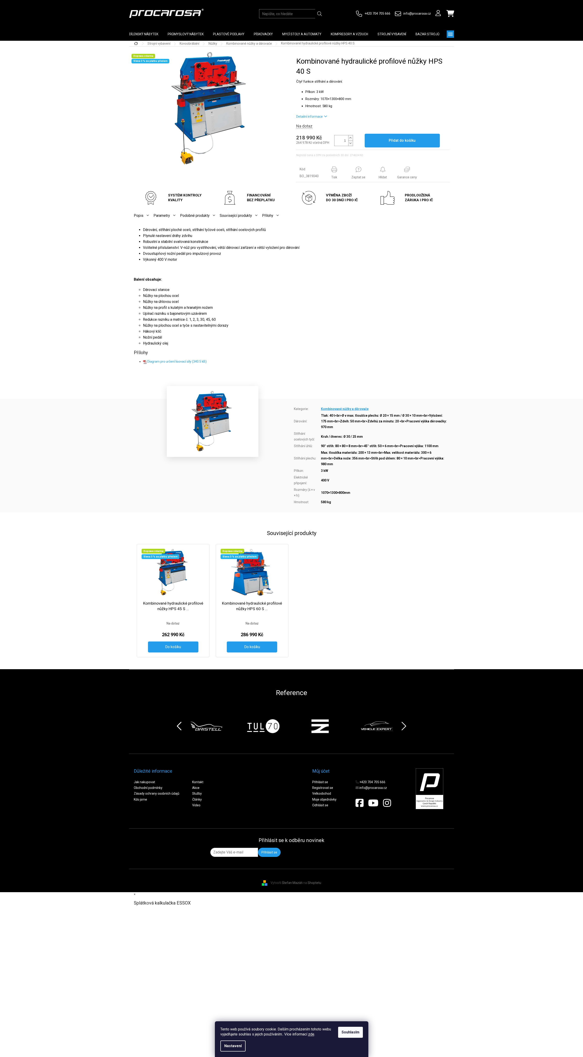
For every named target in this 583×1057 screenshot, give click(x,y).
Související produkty (236, 215)
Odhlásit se (320, 805)
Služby (197, 793)
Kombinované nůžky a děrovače (345, 409)
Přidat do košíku (402, 140)
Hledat (319, 13)
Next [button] (404, 726)
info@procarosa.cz (417, 13)
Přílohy (267, 215)
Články (197, 799)
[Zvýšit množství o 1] (350, 138)
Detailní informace (309, 116)
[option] (206, 726)
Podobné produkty (195, 215)
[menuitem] (144, 34)
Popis (138, 215)
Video (196, 805)
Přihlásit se (320, 782)
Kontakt (197, 782)
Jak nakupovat (144, 782)
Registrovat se (322, 788)
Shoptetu (314, 882)
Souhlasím (350, 1032)
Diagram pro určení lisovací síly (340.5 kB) (177, 361)
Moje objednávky (324, 799)
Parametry (161, 215)
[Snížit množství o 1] (350, 143)
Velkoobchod (321, 793)
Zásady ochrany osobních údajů (156, 793)
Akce (196, 788)
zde (311, 1034)
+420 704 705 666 (377, 13)
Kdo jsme (140, 799)
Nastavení (233, 1046)
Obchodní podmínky (148, 788)
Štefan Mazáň (292, 882)
